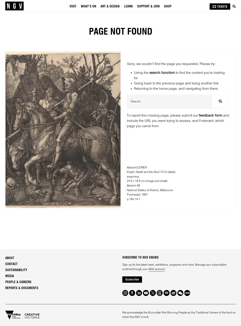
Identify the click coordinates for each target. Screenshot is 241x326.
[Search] (234, 6)
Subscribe (132, 279)
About (9, 258)
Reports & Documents (21, 288)
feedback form (210, 115)
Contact (11, 264)
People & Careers (18, 282)
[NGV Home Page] (14, 6)
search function (162, 73)
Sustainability (16, 270)
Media (9, 276)
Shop (167, 6)
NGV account (157, 269)
